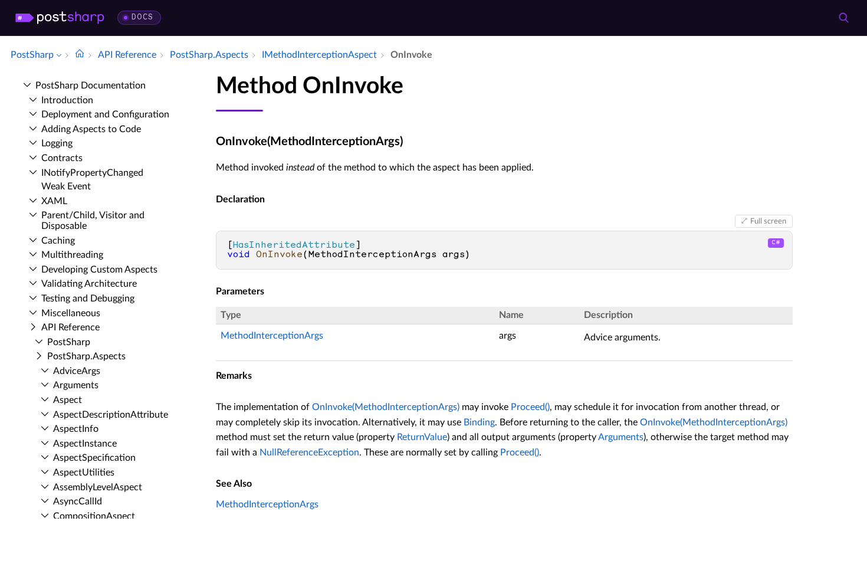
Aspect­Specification (94, 458)
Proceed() (530, 407)
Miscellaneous (70, 313)
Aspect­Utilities (83, 472)
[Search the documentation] (843, 17)
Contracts (62, 158)
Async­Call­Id (77, 501)
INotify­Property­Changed (92, 173)
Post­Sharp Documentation (90, 85)
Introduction (67, 100)
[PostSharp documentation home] (79, 55)
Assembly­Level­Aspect (97, 487)
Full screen (768, 221)
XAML (54, 201)
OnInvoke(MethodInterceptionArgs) (385, 407)
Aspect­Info (75, 429)
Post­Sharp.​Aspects (86, 356)
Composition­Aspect (94, 516)
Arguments (75, 385)
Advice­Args (76, 371)
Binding (479, 422)
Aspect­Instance (85, 443)
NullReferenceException (309, 452)
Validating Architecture (89, 283)
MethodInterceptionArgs (272, 335)
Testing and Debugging (87, 298)
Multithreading (72, 255)
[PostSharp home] (60, 17)
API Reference (70, 327)
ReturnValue (422, 437)
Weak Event (66, 186)
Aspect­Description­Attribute (110, 414)
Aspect (67, 400)
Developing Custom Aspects (99, 269)
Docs (142, 17)
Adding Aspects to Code (91, 129)
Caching (58, 240)
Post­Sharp (68, 342)
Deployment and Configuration (105, 114)
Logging (57, 143)
